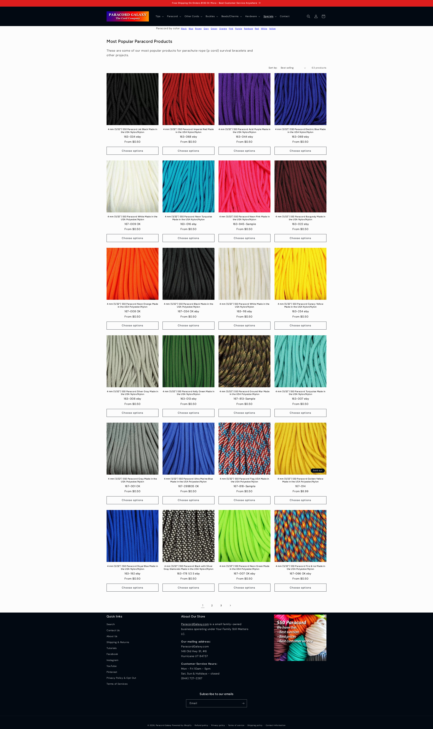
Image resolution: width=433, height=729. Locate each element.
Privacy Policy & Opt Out (121, 677)
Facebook (112, 654)
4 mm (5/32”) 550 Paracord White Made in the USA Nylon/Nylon (244, 305)
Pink (231, 28)
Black (184, 28)
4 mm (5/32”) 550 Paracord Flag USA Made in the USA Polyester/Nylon (244, 480)
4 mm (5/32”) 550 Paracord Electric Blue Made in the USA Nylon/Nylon (300, 130)
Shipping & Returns (118, 642)
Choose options (132, 151)
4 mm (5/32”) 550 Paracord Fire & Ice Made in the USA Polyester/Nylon (300, 567)
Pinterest (112, 671)
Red (257, 28)
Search (111, 624)
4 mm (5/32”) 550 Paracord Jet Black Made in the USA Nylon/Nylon (132, 130)
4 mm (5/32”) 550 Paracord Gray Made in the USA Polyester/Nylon (132, 480)
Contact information (276, 725)
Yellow (272, 28)
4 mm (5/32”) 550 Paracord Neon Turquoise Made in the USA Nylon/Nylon (188, 218)
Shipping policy (255, 725)
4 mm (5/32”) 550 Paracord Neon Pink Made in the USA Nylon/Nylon (244, 218)
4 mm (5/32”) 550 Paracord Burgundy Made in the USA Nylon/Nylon (300, 218)
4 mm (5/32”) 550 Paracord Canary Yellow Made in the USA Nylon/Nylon (300, 305)
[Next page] (230, 605)
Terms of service (236, 725)
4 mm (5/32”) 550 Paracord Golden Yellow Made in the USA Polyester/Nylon (300, 480)
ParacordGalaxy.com (195, 624)
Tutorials (112, 648)
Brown (198, 28)
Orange (223, 28)
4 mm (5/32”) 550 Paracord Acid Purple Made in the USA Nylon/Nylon (244, 130)
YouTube (112, 666)
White (264, 28)
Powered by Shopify (182, 725)
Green (214, 28)
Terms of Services (117, 683)
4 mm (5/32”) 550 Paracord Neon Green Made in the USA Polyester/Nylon (244, 567)
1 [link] (202, 605)
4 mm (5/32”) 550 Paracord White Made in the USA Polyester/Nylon (132, 218)
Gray (206, 28)
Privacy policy (218, 725)
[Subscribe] (243, 703)
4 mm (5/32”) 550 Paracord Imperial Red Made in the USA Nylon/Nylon (188, 130)
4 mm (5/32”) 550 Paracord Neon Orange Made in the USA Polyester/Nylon (132, 305)
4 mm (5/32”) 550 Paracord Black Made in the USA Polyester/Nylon (188, 305)
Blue (191, 28)
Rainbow (248, 28)
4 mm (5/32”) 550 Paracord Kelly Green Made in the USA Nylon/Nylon (188, 393)
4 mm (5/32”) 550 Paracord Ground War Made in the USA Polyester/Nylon (245, 393)
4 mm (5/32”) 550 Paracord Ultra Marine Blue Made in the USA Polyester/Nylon (188, 480)
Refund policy (201, 725)
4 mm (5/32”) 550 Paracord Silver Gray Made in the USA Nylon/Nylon (132, 393)
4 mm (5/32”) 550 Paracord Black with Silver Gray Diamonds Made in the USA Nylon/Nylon (188, 567)
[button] (159, 16)
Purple (238, 28)
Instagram (112, 660)
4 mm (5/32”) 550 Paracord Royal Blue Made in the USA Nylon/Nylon (132, 567)
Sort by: (273, 67)
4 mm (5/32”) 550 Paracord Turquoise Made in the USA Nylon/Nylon (300, 393)
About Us (112, 636)
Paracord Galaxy (164, 725)
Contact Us (113, 630)
